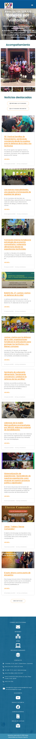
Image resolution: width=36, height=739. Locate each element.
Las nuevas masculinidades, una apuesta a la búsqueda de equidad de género (17, 191)
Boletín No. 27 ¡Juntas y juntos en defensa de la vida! (17, 294)
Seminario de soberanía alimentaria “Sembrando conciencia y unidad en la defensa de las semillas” (15, 375)
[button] (32, 5)
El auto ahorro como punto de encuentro (17, 573)
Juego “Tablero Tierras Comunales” (14, 527)
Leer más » (7, 159)
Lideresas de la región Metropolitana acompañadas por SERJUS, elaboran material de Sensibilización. (17, 426)
